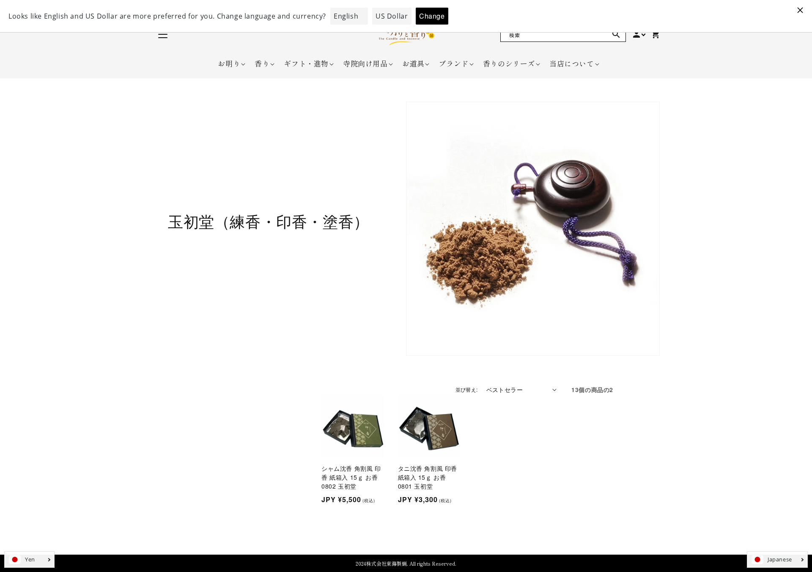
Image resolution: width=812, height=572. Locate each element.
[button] (229, 63)
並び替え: (466, 389)
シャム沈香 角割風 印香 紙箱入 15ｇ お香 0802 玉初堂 (351, 477)
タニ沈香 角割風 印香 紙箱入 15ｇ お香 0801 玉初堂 (428, 477)
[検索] (616, 34)
